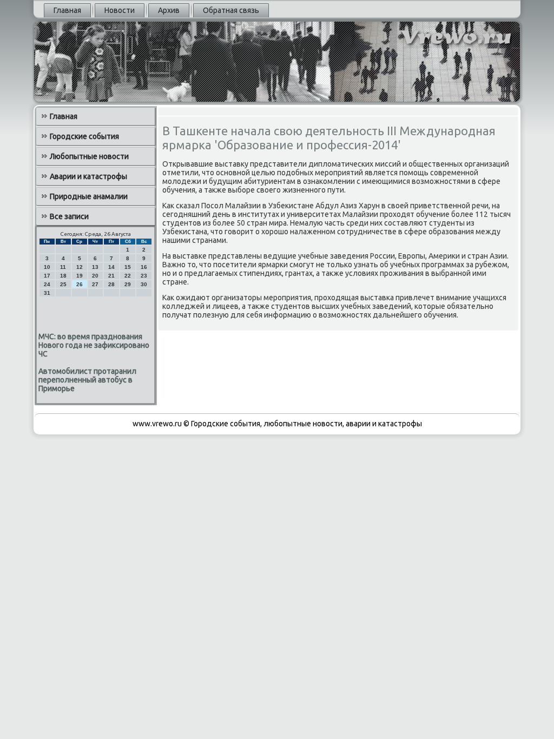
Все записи (69, 216)
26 (79, 284)
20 (95, 276)
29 (127, 284)
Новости (119, 10)
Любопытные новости (89, 156)
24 (47, 284)
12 (79, 267)
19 (79, 276)
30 (144, 284)
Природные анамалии (89, 196)
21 (111, 276)
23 (144, 276)
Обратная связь (231, 10)
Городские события (84, 136)
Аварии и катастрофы (88, 176)
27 (95, 284)
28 (111, 284)
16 (144, 267)
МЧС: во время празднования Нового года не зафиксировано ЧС (93, 345)
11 (63, 267)
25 (63, 284)
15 (127, 267)
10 (47, 267)
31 (47, 293)
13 (95, 267)
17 (47, 276)
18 (63, 276)
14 (111, 267)
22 (127, 276)
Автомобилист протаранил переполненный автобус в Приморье (87, 380)
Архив (169, 10)
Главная (67, 10)
